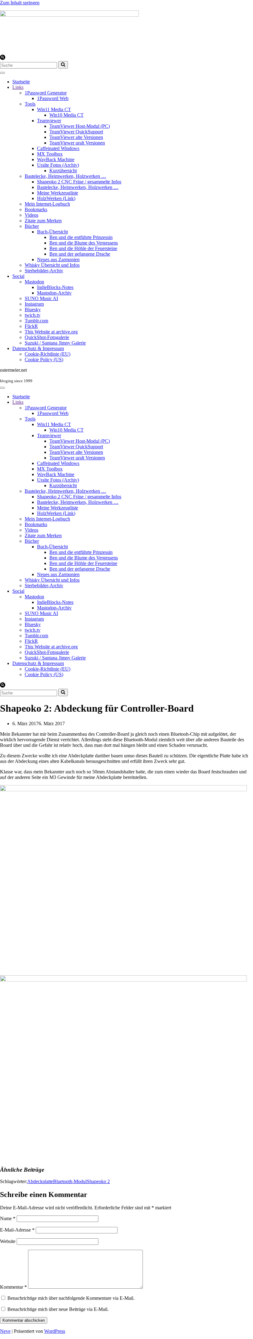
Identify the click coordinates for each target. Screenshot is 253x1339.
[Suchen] (2, 58)
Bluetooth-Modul (70, 1181)
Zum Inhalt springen (19, 2)
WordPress (54, 1331)
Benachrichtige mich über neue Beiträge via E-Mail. (58, 1309)
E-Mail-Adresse (17, 1229)
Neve (5, 1331)
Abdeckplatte (40, 1181)
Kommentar (13, 1287)
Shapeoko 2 (98, 1181)
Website (7, 1241)
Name (7, 1218)
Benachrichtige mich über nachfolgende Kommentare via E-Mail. (71, 1298)
